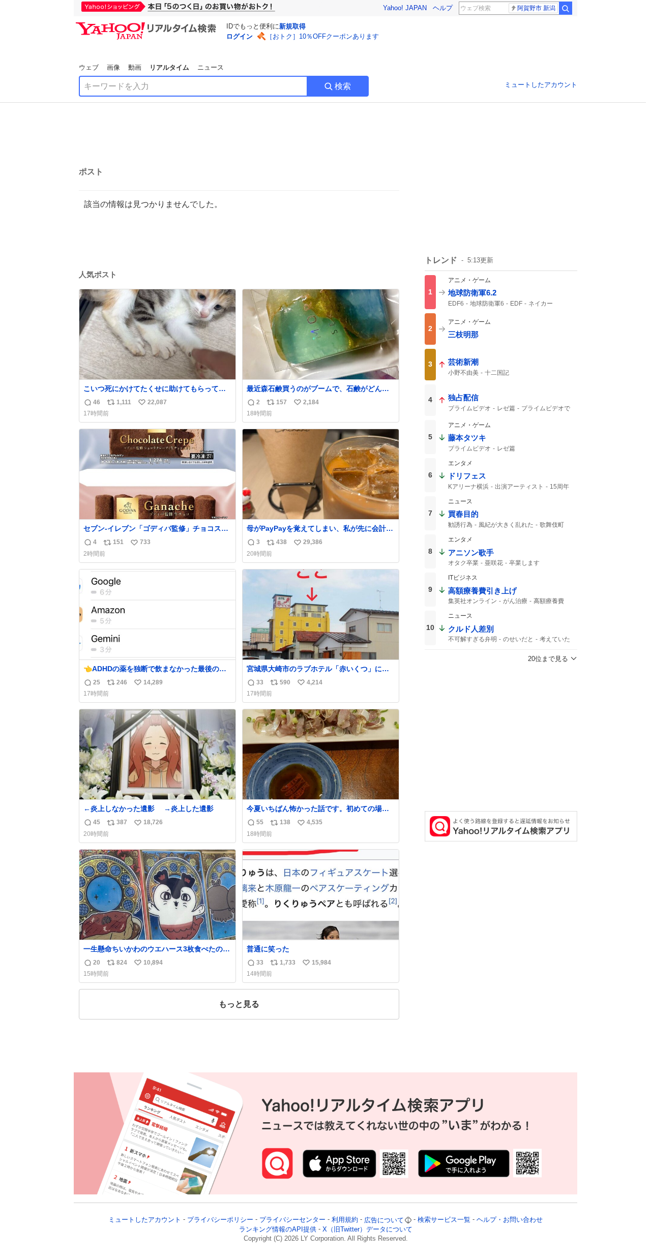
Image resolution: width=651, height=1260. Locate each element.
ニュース (210, 67)
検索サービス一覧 (444, 1220)
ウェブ (89, 67)
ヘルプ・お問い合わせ (510, 1220)
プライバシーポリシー (220, 1220)
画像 (113, 67)
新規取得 (292, 26)
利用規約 (345, 1220)
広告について (384, 1220)
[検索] (565, 8)
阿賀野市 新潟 (536, 8)
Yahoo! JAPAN (405, 8)
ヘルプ (443, 8)
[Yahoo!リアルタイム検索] (147, 25)
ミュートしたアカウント (541, 84)
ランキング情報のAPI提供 (277, 1229)
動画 (134, 67)
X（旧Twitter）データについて (367, 1229)
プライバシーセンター (292, 1220)
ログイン (239, 36)
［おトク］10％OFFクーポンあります (322, 36)
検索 (343, 86)
